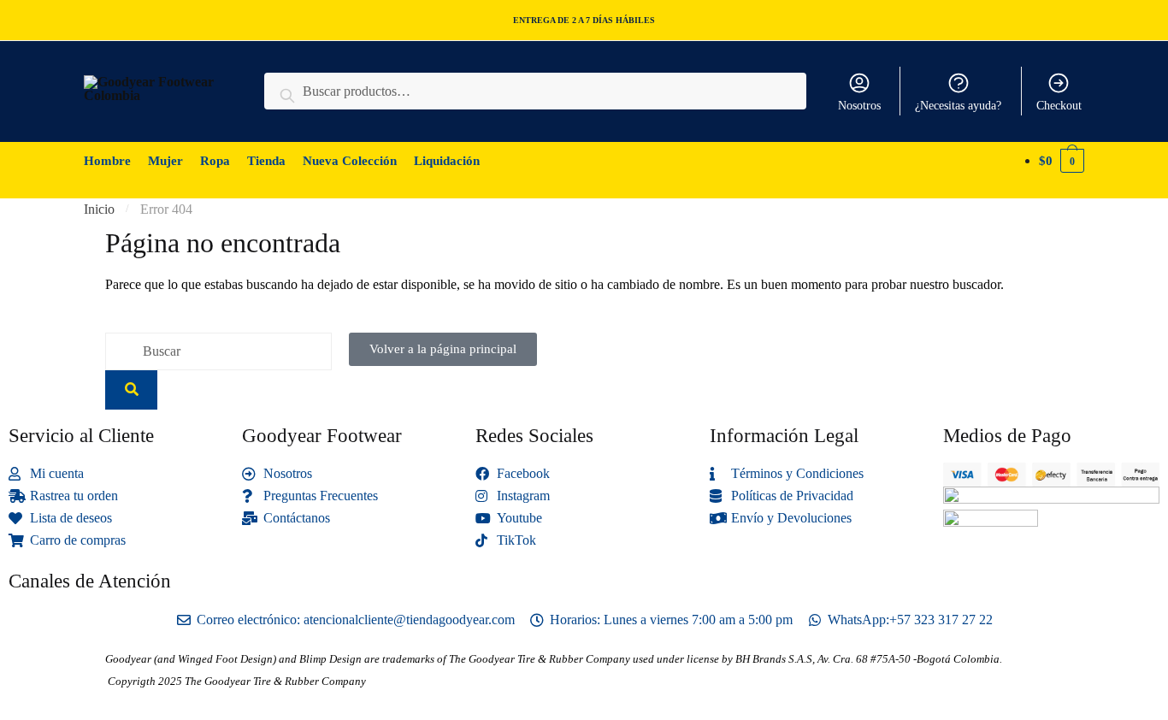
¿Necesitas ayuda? (958, 105)
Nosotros (859, 105)
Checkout (1059, 105)
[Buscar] (131, 390)
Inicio (99, 209)
